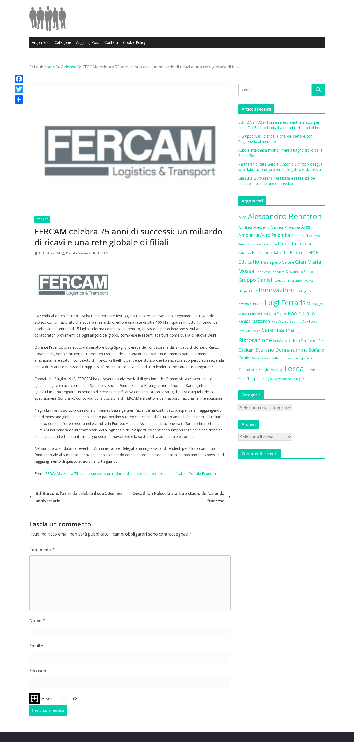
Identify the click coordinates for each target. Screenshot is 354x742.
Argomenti (40, 42)
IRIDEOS (257, 304)
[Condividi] (19, 99)
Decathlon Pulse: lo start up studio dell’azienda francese (178, 497)
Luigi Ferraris (285, 302)
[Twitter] (19, 89)
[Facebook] (19, 79)
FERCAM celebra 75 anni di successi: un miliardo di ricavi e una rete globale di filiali (114, 473)
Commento (42, 549)
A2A (242, 217)
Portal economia (78, 253)
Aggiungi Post (87, 42)
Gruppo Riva (299, 280)
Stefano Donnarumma (282, 349)
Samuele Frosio (249, 331)
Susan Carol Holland (267, 358)
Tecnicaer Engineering (260, 370)
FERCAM (102, 253)
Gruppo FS (282, 280)
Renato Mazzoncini (254, 321)
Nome (37, 620)
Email (36, 645)
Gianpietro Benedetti (270, 272)
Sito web (37, 671)
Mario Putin (247, 314)
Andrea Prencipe (285, 227)
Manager (315, 303)
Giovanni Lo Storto (299, 271)
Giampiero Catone (278, 262)
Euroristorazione (264, 244)
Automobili (299, 235)
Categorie (63, 42)
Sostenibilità (286, 340)
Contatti (111, 42)
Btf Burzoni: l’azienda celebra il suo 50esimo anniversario (79, 497)
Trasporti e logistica (262, 378)
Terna (293, 368)
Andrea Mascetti (253, 227)
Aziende (42, 219)
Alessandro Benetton (285, 216)
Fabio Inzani (292, 243)
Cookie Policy (134, 42)
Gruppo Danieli (255, 279)
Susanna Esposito (298, 358)
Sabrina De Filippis (303, 321)
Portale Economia (204, 473)
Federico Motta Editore (279, 252)
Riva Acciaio (280, 321)
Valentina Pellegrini (291, 379)
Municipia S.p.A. (272, 314)
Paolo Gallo (301, 313)
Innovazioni (276, 290)
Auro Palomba (275, 235)
